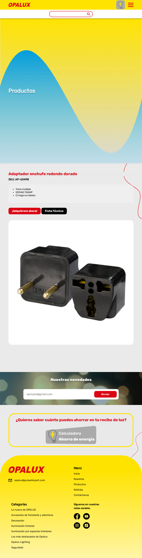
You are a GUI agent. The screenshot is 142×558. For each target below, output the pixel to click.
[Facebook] (77, 516)
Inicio (77, 473)
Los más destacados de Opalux (29, 536)
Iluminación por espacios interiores (31, 531)
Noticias (78, 489)
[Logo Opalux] (26, 469)
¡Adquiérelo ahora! (24, 211)
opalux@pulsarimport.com (29, 480)
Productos (80, 484)
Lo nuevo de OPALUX (23, 509)
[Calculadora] (120, 4)
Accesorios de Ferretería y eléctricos (32, 515)
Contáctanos (81, 495)
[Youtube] (86, 516)
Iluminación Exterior (22, 526)
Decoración (17, 520)
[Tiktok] (86, 525)
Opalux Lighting (20, 542)
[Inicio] (19, 4)
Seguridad (17, 547)
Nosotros (79, 479)
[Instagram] (77, 525)
